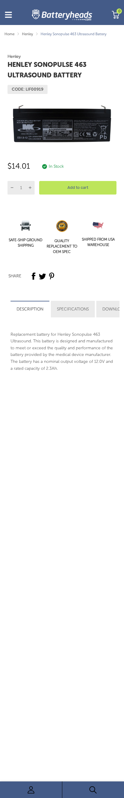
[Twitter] (42, 276)
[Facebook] (33, 276)
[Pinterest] (51, 276)
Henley (14, 56)
